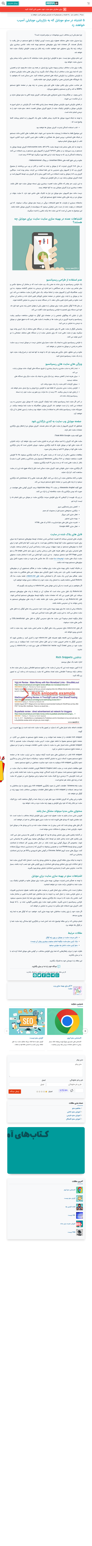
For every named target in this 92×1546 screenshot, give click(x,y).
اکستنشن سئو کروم (74, 1038)
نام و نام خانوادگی (76, 1080)
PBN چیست (71, 1232)
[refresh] (72, 1090)
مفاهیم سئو (76, 1108)
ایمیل (43, 1080)
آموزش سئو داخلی (73, 1112)
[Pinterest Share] (35, 975)
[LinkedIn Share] (48, 975)
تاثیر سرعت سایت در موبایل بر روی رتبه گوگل (62, 937)
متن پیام (80, 1060)
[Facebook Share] (44, 975)
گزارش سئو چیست (36, 1038)
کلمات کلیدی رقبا (70, 1207)
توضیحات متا (59, 558)
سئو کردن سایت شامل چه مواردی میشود (63, 945)
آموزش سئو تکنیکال (73, 1119)
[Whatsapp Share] (57, 975)
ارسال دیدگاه (15, 1091)
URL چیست (71, 1215)
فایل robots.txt (33, 576)
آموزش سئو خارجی (73, 1115)
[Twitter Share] (39, 975)
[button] (85, 1031)
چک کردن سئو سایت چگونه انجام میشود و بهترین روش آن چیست (54, 941)
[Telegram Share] (53, 975)
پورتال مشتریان (13, 3)
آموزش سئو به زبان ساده (67, 1224)
